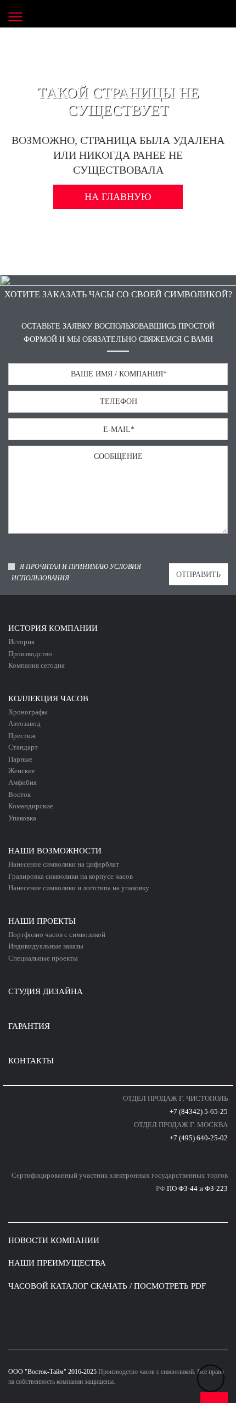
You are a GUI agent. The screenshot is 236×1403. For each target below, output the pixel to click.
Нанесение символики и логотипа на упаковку (78, 888)
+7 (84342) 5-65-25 (199, 1111)
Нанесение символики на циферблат (63, 864)
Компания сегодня (36, 665)
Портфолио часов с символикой (56, 934)
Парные (20, 759)
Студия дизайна (45, 991)
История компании (53, 628)
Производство (30, 654)
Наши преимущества (57, 1262)
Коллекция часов (48, 698)
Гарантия (29, 1026)
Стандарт (23, 747)
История (21, 641)
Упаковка (22, 818)
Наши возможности (55, 850)
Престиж (22, 735)
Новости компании (53, 1240)
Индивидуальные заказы (45, 946)
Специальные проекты (43, 958)
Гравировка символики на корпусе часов (70, 876)
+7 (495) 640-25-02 (199, 1138)
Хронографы (28, 712)
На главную (118, 196)
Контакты (31, 1060)
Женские (21, 771)
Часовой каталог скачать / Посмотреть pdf (107, 1286)
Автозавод (24, 723)
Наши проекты (42, 921)
